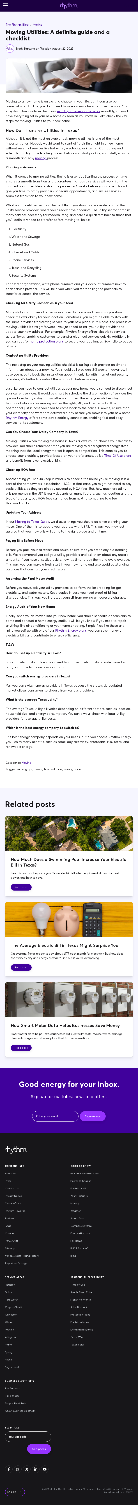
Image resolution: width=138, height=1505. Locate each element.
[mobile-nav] (5, 6)
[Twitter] (27, 1469)
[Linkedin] (36, 1469)
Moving (37, 24)
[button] (21, 887)
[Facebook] (9, 1469)
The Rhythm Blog (17, 24)
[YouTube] (45, 1469)
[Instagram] (18, 1469)
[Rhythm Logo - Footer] (16, 1150)
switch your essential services (78, 111)
